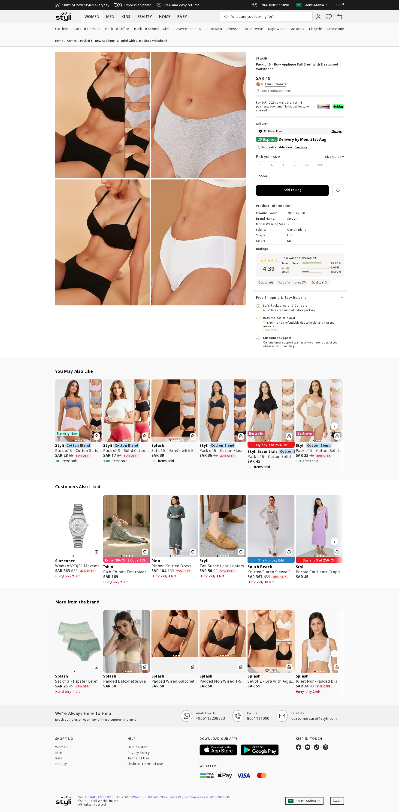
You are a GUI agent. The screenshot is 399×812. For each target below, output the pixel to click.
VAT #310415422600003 (97, 797)
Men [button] (58, 752)
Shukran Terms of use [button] (145, 763)
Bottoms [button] (297, 29)
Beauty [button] (61, 763)
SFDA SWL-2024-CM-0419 (164, 797)
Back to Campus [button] (86, 29)
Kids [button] (58, 758)
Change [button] (337, 131)
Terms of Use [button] (138, 758)
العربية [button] (340, 4)
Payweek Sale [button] (187, 29)
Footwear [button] (215, 29)
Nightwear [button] (276, 29)
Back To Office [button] (117, 29)
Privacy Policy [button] (138, 752)
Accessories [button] (338, 29)
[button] (313, 5)
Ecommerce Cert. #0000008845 (207, 797)
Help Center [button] (137, 747)
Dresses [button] (233, 29)
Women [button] (61, 747)
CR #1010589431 (130, 797)
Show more (270, 330)
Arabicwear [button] (254, 29)
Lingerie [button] (315, 29)
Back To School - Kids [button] (151, 29)
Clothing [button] (62, 29)
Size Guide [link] (333, 157)
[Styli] (63, 16)
